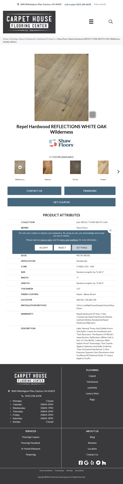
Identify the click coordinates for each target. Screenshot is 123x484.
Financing (89, 190)
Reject (62, 247)
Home (5, 39)
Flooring (13, 39)
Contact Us (34, 190)
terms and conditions (69, 240)
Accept (43, 247)
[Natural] (48, 167)
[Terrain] (75, 167)
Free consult (100, 4)
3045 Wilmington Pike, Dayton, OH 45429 (40, 4)
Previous (4, 166)
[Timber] (103, 167)
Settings (82, 247)
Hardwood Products (46, 39)
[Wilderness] (20, 167)
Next (118, 166)
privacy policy (46, 240)
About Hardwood (27, 39)
